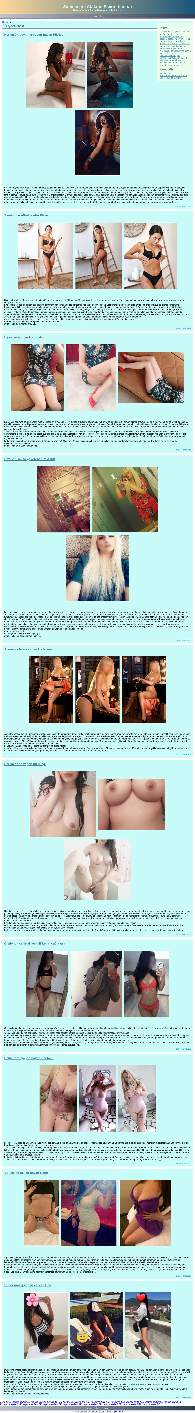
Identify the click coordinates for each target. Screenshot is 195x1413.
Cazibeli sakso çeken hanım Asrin (29, 459)
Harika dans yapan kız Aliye (25, 764)
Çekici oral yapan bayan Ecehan (28, 1058)
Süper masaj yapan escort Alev (27, 1285)
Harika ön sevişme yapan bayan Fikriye (33, 34)
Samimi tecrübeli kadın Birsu (26, 215)
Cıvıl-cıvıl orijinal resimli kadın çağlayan (34, 943)
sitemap (119, 1412)
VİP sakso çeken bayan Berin (26, 1173)
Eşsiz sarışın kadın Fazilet (24, 337)
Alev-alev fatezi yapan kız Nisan (28, 649)
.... (178, 202)
